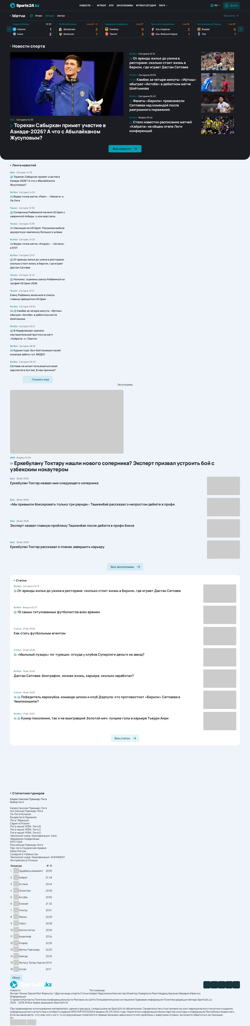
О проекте (16, 999)
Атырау (23, 943)
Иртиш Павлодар (29, 949)
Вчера (39, 15)
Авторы (192, 999)
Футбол (101, 5)
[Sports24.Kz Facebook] (207, 984)
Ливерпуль (144, 993)
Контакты (28, 999)
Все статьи (122, 738)
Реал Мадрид (160, 993)
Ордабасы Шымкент (31, 871)
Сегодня (49, 15)
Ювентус (195, 993)
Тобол (22, 923)
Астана (23, 884)
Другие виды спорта (67, 993)
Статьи (84, 993)
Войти (234, 5)
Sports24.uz (205, 999)
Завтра (61, 15)
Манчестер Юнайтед (124, 993)
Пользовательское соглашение (115, 999)
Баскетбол (34, 993)
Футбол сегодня (146, 5)
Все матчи (229, 15)
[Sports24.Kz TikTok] (229, 984)
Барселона (105, 993)
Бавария (184, 993)
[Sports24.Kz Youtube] (221, 984)
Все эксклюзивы (122, 567)
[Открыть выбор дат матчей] (31, 16)
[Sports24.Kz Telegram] (214, 984)
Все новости (122, 149)
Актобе (23, 897)
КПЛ (111, 5)
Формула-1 (48, 993)
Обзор (16, 977)
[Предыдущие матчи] (9, 29)
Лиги (162, 5)
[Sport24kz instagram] (236, 984)
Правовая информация (149, 999)
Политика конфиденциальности (54, 999)
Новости (84, 5)
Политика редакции (176, 999)
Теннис (23, 993)
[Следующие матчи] (241, 29)
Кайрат (23, 877)
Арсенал (173, 993)
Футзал (14, 993)
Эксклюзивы (125, 5)
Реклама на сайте (84, 999)
